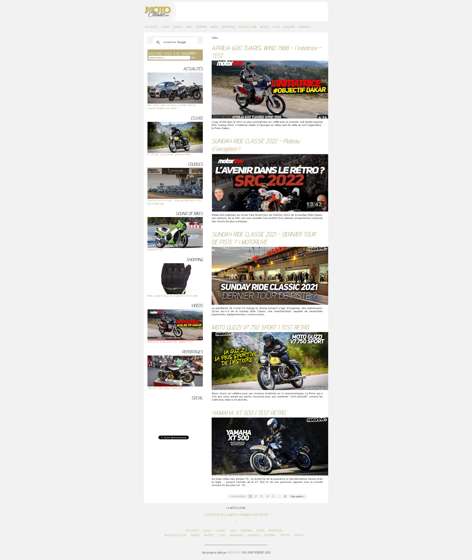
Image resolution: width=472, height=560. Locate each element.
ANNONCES (304, 27)
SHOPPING (201, 27)
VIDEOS (214, 27)
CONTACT (299, 535)
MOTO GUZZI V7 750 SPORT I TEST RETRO (260, 327)
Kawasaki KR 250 (155, 249)
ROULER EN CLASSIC (175, 535)
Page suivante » (297, 496)
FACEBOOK (269, 535)
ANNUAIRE (289, 27)
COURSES (178, 27)
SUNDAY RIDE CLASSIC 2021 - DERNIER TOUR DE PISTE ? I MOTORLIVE (263, 238)
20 (285, 496)
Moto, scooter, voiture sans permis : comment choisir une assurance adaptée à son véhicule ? (172, 107)
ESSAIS (165, 27)
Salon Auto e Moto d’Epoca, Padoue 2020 (165, 387)
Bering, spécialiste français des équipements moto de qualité (172, 295)
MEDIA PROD (233, 552)
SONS (189, 27)
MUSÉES (264, 27)
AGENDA (195, 535)
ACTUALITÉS (151, 27)
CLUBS (276, 27)
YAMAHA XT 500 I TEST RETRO (248, 412)
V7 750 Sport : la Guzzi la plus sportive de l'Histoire (169, 154)
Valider (193, 57)
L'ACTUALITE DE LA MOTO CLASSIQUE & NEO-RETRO (236, 515)
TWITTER (285, 535)
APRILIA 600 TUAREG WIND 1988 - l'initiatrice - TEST (170, 341)
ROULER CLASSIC (248, 27)
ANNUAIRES (236, 535)
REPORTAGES (229, 27)
